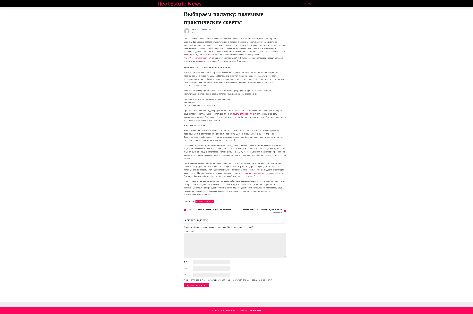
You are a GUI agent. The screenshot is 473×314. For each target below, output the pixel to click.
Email (187, 268)
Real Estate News (179, 3)
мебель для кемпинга (242, 114)
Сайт (186, 275)
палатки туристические (254, 173)
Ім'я (186, 262)
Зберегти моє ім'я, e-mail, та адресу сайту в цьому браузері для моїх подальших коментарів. (230, 280)
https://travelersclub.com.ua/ (197, 58)
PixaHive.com (254, 310)
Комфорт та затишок (204, 201)
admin (196, 32)
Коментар (189, 231)
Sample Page (306, 3)
